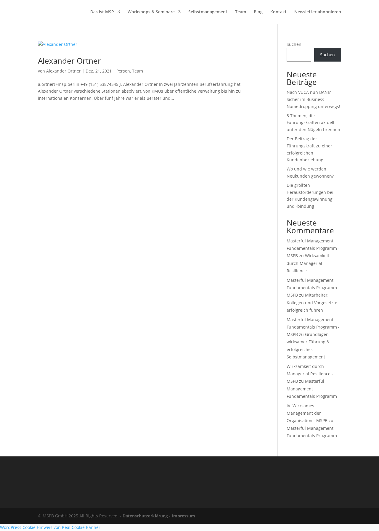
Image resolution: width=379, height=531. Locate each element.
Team (240, 12)
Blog (258, 12)
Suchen (294, 44)
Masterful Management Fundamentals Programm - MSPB (313, 248)
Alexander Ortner (69, 60)
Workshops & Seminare (151, 12)
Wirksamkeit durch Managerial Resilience (308, 263)
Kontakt (278, 12)
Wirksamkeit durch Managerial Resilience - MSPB (310, 373)
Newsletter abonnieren (317, 12)
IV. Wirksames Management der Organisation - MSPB (307, 413)
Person (123, 71)
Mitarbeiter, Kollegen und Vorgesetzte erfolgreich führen (312, 302)
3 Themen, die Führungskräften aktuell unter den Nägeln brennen (313, 123)
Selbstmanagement (207, 12)
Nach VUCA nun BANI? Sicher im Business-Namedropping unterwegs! (313, 99)
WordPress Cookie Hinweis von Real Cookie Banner (50, 527)
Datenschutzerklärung (145, 516)
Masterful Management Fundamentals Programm (312, 388)
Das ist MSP (102, 12)
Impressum (183, 516)
